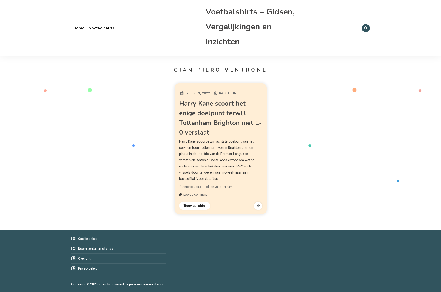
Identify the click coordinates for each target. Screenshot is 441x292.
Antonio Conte (191, 186)
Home (79, 28)
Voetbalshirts (102, 28)
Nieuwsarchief (195, 206)
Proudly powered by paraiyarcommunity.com (132, 284)
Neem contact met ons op (97, 248)
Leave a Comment (195, 194)
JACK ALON (227, 93)
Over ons (84, 258)
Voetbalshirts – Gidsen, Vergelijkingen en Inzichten (250, 26)
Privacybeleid (87, 268)
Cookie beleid (87, 239)
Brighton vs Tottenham (217, 186)
